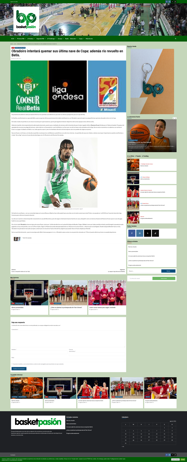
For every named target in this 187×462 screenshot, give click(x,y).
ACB (12, 38)
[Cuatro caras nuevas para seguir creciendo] (107, 292)
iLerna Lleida (96, 303)
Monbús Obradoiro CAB (20, 47)
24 (125, 440)
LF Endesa (30, 38)
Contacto (12, 455)
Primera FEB (20, 38)
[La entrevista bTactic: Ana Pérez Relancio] (152, 135)
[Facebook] (166, 1)
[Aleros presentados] (29, 292)
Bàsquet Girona (57, 303)
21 (156, 437)
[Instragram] (169, 1)
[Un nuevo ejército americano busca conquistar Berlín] (133, 191)
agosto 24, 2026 (15, 309)
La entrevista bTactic (133, 140)
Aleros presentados (17, 307)
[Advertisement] (55, 255)
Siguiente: (116, 270)
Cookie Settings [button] (175, 459)
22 (164, 437)
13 (149, 434)
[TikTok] (175, 1)
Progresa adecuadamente (146, 218)
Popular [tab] (138, 156)
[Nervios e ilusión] (133, 164)
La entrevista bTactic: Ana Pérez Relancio (139, 142)
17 (125, 437)
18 (133, 437)
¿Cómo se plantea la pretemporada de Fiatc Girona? (66, 307)
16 (172, 434)
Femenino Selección (144, 190)
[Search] (176, 38)
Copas (81, 38)
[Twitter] (172, 1)
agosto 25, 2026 (15, 402)
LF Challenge (51, 38)
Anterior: (21, 270)
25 (133, 440)
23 (172, 437)
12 (141, 434)
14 (156, 434)
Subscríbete (164, 278)
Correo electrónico (72, 350)
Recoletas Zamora (149, 164)
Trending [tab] (145, 156)
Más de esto (89, 38)
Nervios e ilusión (144, 166)
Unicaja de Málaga (19, 303)
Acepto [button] (182, 459)
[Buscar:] (144, 271)
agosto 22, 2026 (93, 309)
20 (149, 437)
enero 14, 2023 (16, 58)
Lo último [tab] (131, 156)
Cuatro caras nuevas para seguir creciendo (102, 307)
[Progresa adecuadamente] (133, 217)
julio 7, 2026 (132, 144)
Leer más (130, 150)
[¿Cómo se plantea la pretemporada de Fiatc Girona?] (68, 292)
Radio (67, 38)
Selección (73, 38)
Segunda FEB (40, 38)
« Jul (123, 446)
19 (141, 437)
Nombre (14, 349)
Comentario (15, 329)
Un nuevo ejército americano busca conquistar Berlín (152, 192)
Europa (60, 38)
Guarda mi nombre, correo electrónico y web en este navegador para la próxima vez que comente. (38, 364)
